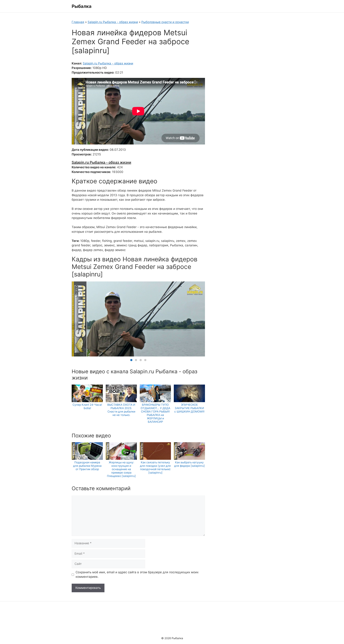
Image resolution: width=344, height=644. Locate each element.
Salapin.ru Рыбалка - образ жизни (113, 22)
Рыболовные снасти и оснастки (165, 22)
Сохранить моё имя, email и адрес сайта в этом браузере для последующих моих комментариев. (137, 574)
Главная (78, 22)
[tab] (131, 360)
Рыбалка (82, 6)
